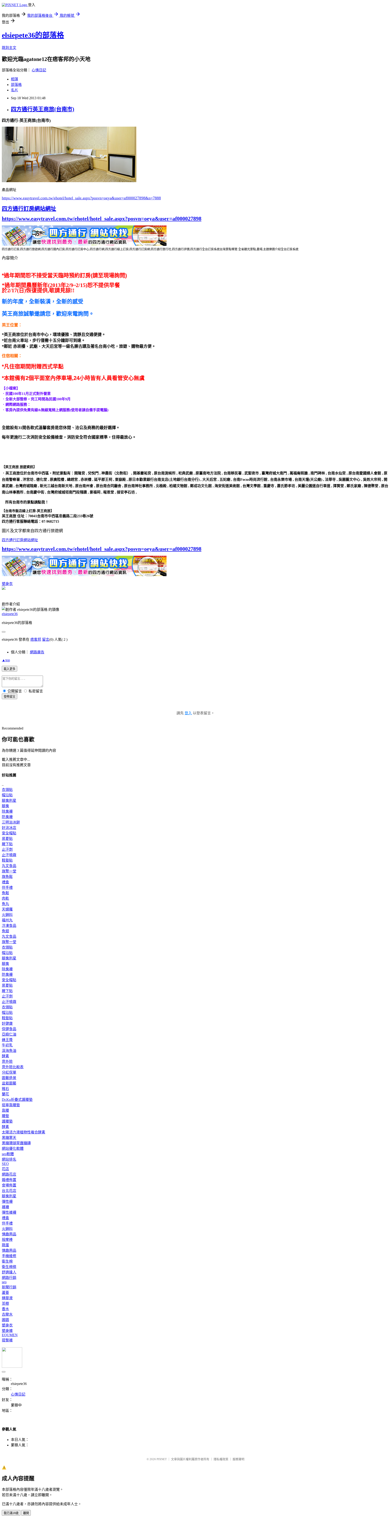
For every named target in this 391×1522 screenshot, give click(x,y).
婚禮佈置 (9, 1180)
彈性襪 (7, 1201)
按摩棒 (7, 1240)
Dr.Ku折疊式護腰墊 (17, 1100)
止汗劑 (7, 849)
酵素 (5, 1056)
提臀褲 (7, 1340)
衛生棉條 (9, 1267)
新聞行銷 (9, 1287)
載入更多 (9, 669)
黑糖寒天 (9, 1138)
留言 (45, 639)
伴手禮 (7, 887)
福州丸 (7, 920)
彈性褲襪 (9, 1212)
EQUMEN (10, 1335)
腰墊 (5, 1116)
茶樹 (5, 1303)
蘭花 (5, 1094)
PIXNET (162, 1459)
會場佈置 (9, 1185)
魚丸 (5, 904)
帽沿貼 (7, 795)
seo (4, 1282)
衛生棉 (7, 1261)
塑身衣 (7, 584)
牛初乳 (7, 1045)
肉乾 (5, 898)
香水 (5, 1309)
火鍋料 (7, 915)
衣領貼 (7, 790)
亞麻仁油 (9, 1034)
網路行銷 (9, 1278)
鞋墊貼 (7, 860)
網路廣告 (37, 652)
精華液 (7, 1298)
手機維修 (9, 1256)
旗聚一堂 (9, 871)
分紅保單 (9, 1072)
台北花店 (9, 1191)
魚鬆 (5, 893)
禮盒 (5, 882)
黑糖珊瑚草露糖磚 (16, 1143)
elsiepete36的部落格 (33, 35)
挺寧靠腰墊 (11, 1105)
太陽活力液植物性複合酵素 (23, 1132)
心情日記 (39, 70)
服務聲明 (238, 1459)
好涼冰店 (9, 828)
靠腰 (5, 1110)
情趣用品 (9, 1234)
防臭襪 (7, 817)
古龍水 (7, 1314)
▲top (6, 660)
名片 (14, 90)
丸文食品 (9, 866)
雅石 (5, 1089)
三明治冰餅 (11, 822)
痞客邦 (35, 639)
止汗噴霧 (9, 855)
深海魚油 (9, 1051)
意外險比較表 (13, 1067)
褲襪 (5, 1207)
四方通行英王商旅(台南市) (42, 109)
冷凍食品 (9, 926)
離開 (26, 1513)
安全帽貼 (9, 833)
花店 (5, 1169)
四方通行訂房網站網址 (29, 209)
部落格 (16, 85)
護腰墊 (7, 1121)
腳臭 (5, 806)
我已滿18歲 (11, 1513)
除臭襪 (7, 811)
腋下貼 (7, 844)
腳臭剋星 (9, 800)
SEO (5, 1164)
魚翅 (5, 931)
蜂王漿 (7, 1040)
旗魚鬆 (7, 877)
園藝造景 (9, 1078)
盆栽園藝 (9, 1083)
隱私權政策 (221, 1459)
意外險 (7, 1061)
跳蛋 (5, 1245)
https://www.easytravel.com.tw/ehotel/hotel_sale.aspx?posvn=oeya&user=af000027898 (101, 219)
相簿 (14, 79)
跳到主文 (9, 48)
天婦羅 (7, 909)
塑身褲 (7, 1331)
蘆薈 (5, 1293)
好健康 (7, 1023)
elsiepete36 (10, 614)
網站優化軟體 (13, 1148)
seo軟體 (8, 1154)
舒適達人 (9, 1272)
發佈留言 (9, 696)
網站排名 (9, 1159)
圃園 (5, 1320)
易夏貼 (7, 839)
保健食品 (9, 1029)
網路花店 (9, 1174)
